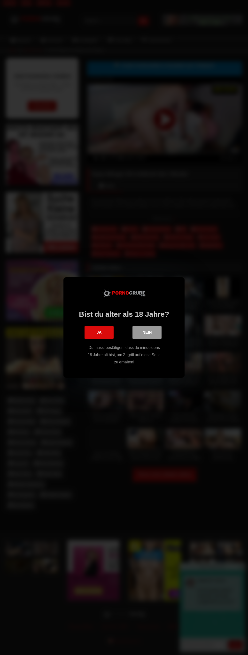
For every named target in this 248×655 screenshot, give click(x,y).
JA (99, 332)
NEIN (147, 332)
